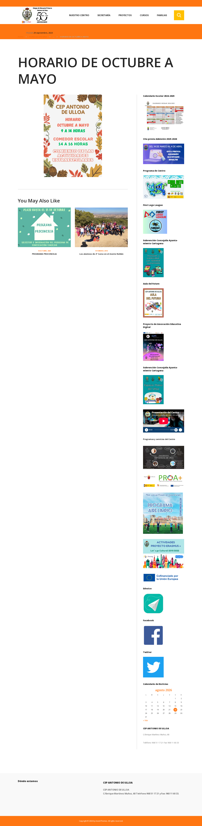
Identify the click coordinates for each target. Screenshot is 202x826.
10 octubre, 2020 (44, 251)
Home (20, 36)
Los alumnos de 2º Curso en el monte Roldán (101, 254)
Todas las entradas (38, 36)
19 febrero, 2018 (101, 251)
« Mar (145, 720)
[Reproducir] (146, 430)
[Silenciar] (176, 430)
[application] (163, 421)
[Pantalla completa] (180, 430)
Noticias (22, 32)
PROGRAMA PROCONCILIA (44, 254)
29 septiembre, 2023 (43, 32)
